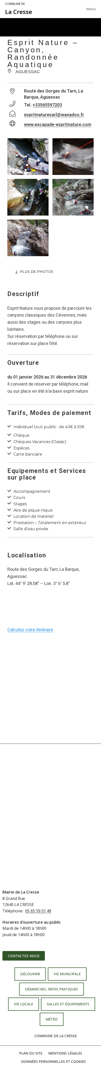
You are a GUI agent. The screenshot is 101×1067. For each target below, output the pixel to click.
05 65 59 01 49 (38, 911)
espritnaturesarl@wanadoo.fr (54, 114)
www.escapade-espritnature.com (57, 124)
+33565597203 (47, 104)
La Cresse (18, 9)
